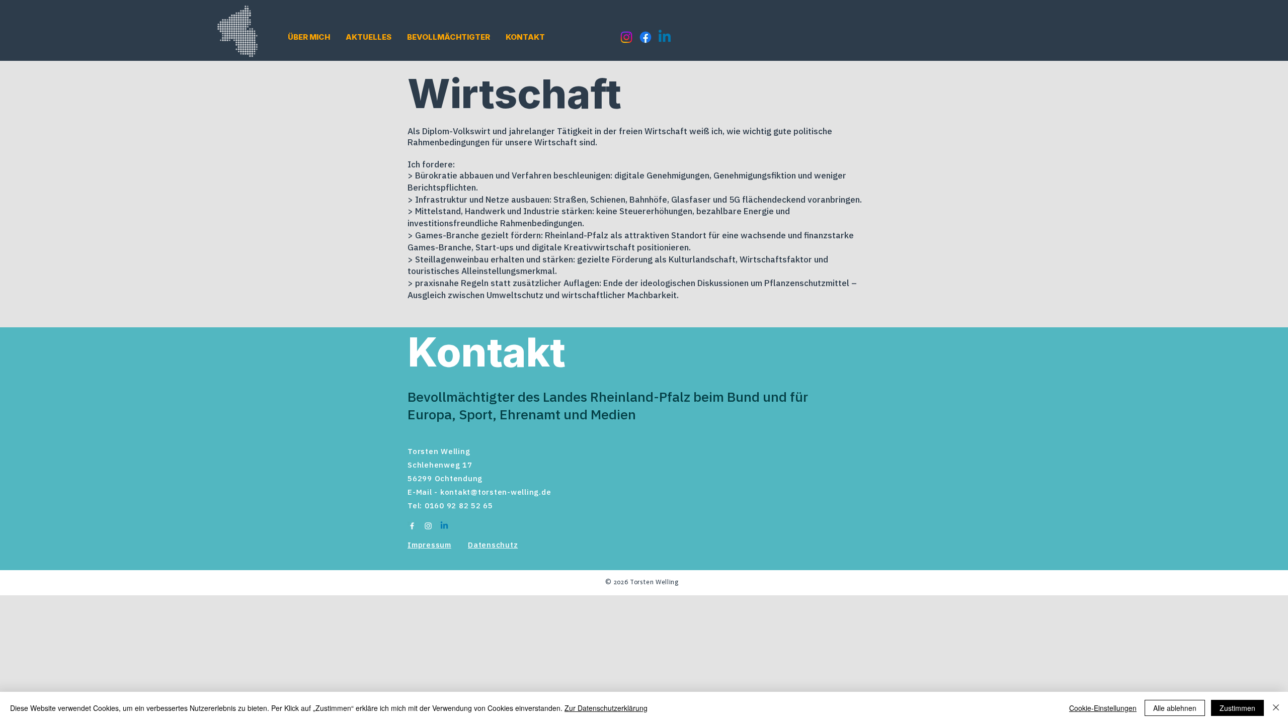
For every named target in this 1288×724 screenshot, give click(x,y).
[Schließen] (1276, 708)
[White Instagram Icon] (428, 525)
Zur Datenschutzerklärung (606, 708)
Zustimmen (1237, 708)
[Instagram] (626, 37)
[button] (309, 37)
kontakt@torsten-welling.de (495, 492)
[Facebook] (645, 37)
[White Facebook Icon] (412, 525)
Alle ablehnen (1174, 708)
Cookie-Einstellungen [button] (1103, 708)
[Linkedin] (664, 37)
